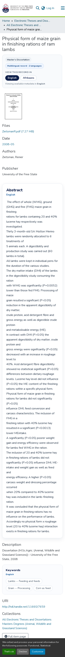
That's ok (9, 651)
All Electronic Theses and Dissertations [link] (24, 25)
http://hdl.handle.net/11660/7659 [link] (23, 607)
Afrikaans (28, 78)
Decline (23, 651)
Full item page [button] (16, 637)
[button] (17, 8)
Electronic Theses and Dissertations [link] (32, 21)
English (12, 78)
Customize (37, 651)
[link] (32, 131)
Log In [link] (50, 8)
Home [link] (6, 21)
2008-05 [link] (8, 144)
